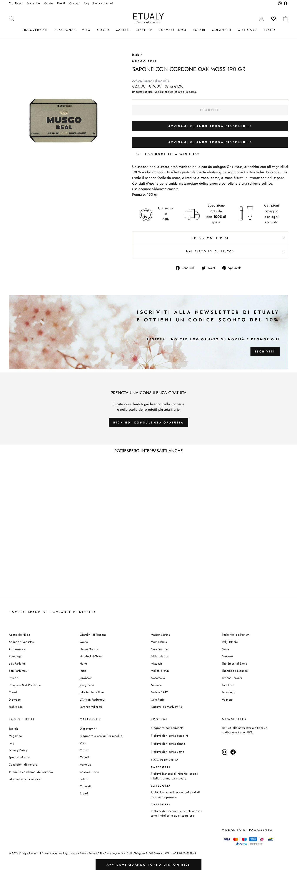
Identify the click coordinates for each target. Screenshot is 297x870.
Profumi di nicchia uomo (167, 751)
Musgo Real (144, 61)
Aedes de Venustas (21, 642)
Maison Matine (160, 634)
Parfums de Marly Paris (166, 707)
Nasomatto (158, 678)
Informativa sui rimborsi (25, 779)
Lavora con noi (103, 3)
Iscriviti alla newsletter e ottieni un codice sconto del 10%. (244, 730)
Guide (48, 3)
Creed (13, 692)
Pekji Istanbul (230, 642)
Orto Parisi (158, 699)
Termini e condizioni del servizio (31, 772)
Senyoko (227, 656)
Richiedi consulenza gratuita (148, 422)
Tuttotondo (228, 692)
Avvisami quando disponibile (151, 81)
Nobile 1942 (159, 692)
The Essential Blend (234, 663)
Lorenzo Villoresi (91, 707)
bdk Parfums (17, 663)
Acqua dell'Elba (19, 634)
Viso (86, 30)
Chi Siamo (16, 3)
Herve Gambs (89, 649)
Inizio (135, 54)
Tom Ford (228, 685)
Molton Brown (160, 670)
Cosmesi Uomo (172, 30)
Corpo (103, 30)
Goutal (84, 642)
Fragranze (65, 30)
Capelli (123, 30)
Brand (269, 30)
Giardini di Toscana (93, 634)
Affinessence (17, 649)
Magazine (33, 3)
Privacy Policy (18, 750)
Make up (144, 30)
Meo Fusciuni (160, 649)
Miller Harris (159, 656)
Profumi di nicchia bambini (169, 735)
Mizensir (156, 663)
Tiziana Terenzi (232, 678)
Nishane (156, 685)
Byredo (13, 678)
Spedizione (161, 91)
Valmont (227, 699)
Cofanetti (221, 30)
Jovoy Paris (87, 685)
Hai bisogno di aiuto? (210, 251)
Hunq (83, 663)
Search (13, 728)
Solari (199, 30)
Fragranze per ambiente (167, 728)
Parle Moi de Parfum (236, 634)
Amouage (15, 656)
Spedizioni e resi (210, 238)
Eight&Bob (16, 707)
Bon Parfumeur (18, 670)
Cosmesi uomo (89, 772)
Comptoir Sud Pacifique (25, 685)
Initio (83, 670)
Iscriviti (265, 351)
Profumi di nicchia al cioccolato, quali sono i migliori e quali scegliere (176, 813)
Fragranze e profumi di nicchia (101, 736)
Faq (86, 3)
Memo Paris (159, 642)
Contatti (74, 3)
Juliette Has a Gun (92, 692)
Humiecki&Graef (91, 656)
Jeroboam (86, 678)
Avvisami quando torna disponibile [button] (210, 126)
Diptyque (15, 699)
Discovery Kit (35, 30)
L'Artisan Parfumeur (93, 699)
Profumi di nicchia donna (168, 743)
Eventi (61, 3)
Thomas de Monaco (235, 670)
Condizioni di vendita (23, 764)
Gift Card (247, 30)
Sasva (225, 649)
